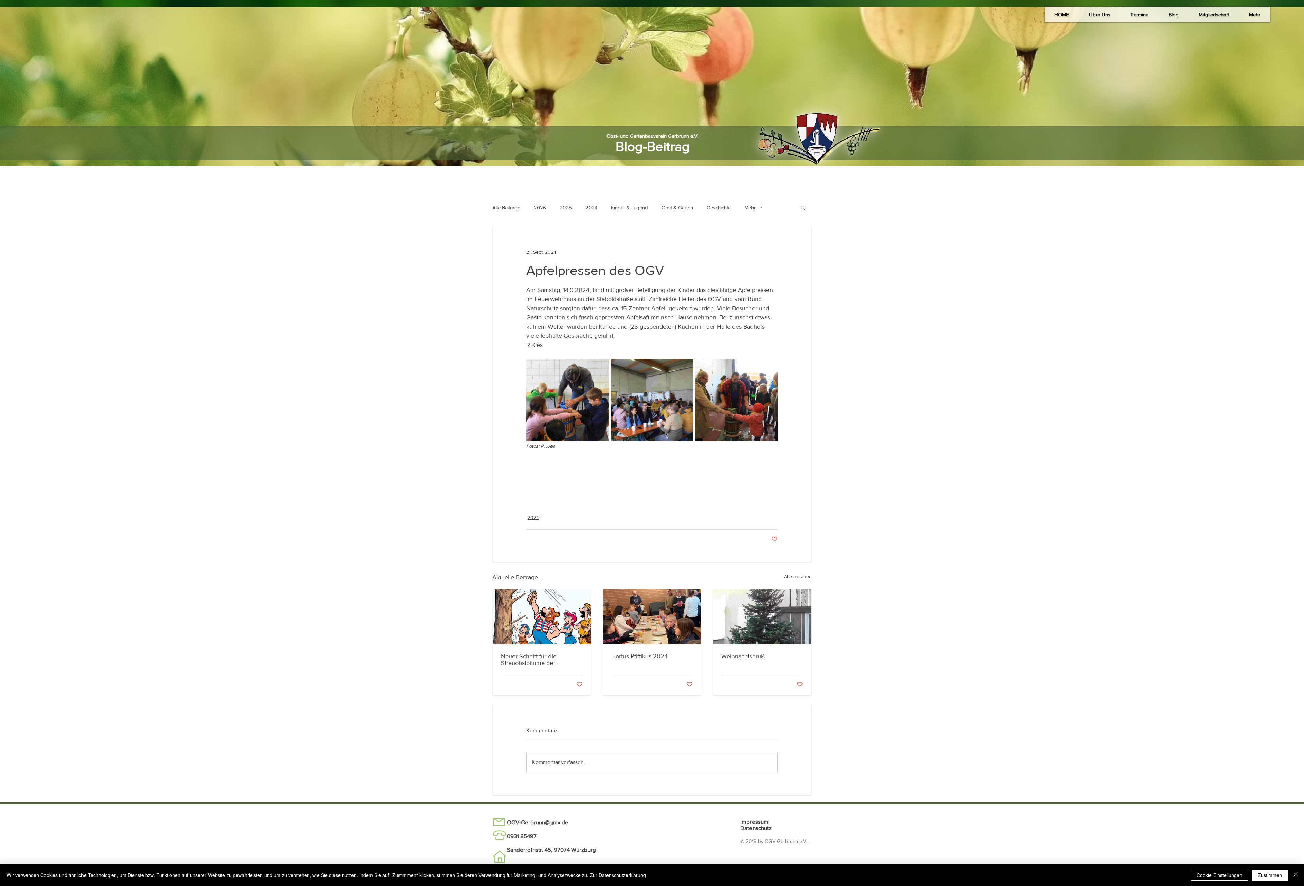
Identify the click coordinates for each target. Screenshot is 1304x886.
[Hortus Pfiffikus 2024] (652, 616)
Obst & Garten (677, 207)
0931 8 (515, 836)
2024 (591, 207)
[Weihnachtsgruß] (762, 616)
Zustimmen (1270, 875)
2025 (566, 207)
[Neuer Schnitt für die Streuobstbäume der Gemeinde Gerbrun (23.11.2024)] (542, 616)
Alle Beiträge (506, 207)
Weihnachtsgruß (743, 656)
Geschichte (719, 207)
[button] (1099, 14)
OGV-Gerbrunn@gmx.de (537, 822)
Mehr (750, 207)
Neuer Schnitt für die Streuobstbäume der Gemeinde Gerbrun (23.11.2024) (528, 659)
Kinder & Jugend (629, 207)
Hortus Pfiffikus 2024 (639, 656)
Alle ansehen (798, 576)
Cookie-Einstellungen (1219, 875)
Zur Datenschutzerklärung (618, 875)
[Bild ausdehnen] (567, 400)
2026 (540, 207)
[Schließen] (1296, 875)
